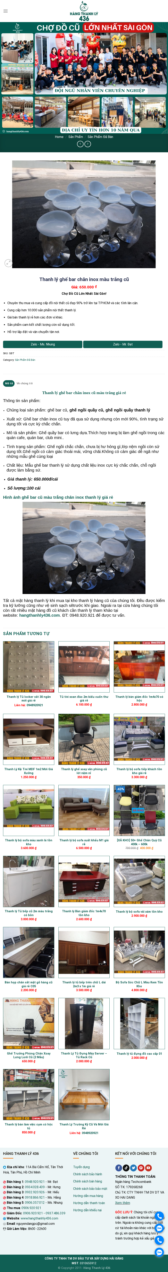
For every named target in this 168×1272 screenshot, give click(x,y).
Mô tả (9, 383)
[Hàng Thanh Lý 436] (84, 11)
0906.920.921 (31, 1208)
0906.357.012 (35, 1203)
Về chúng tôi (25, 383)
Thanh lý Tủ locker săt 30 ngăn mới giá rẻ (29, 699)
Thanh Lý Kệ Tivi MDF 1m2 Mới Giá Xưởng (28, 771)
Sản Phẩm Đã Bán (100, 137)
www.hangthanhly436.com (39, 1218)
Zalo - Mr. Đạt (123, 344)
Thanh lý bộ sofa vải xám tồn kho (139, 911)
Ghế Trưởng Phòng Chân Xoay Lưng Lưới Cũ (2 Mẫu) (28, 1055)
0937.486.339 (55, 1213)
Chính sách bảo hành (87, 1174)
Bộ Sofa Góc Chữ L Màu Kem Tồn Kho (139, 984)
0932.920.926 (35, 1192)
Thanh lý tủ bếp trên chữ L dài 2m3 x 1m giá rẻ (84, 984)
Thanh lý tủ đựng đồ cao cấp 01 (139, 1054)
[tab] (9, 383)
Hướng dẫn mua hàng (88, 1196)
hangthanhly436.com (39, 615)
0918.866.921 (35, 1197)
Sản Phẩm (75, 137)
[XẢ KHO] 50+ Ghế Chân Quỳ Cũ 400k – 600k (139, 842)
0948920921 (35, 705)
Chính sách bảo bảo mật (90, 1189)
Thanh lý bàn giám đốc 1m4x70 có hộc (139, 699)
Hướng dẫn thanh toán (89, 1203)
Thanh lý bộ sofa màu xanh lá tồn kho (28, 842)
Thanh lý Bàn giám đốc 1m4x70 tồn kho (84, 913)
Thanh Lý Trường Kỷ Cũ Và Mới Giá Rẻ (84, 1126)
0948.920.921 (35, 1182)
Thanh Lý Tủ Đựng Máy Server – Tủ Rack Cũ (84, 1055)
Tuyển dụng (81, 1167)
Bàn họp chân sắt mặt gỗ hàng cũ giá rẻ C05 (28, 984)
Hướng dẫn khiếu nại (87, 1210)
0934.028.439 (35, 1187)
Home (59, 137)
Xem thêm (122, 1203)
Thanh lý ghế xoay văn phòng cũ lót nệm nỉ (84, 771)
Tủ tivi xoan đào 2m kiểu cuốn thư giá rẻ (84, 699)
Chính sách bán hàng (87, 1181)
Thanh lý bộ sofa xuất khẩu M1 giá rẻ (84, 842)
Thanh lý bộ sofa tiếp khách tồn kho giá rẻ (139, 771)
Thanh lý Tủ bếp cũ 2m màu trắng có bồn (29, 913)
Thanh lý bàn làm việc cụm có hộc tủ (29, 1126)
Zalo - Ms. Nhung (43, 344)
